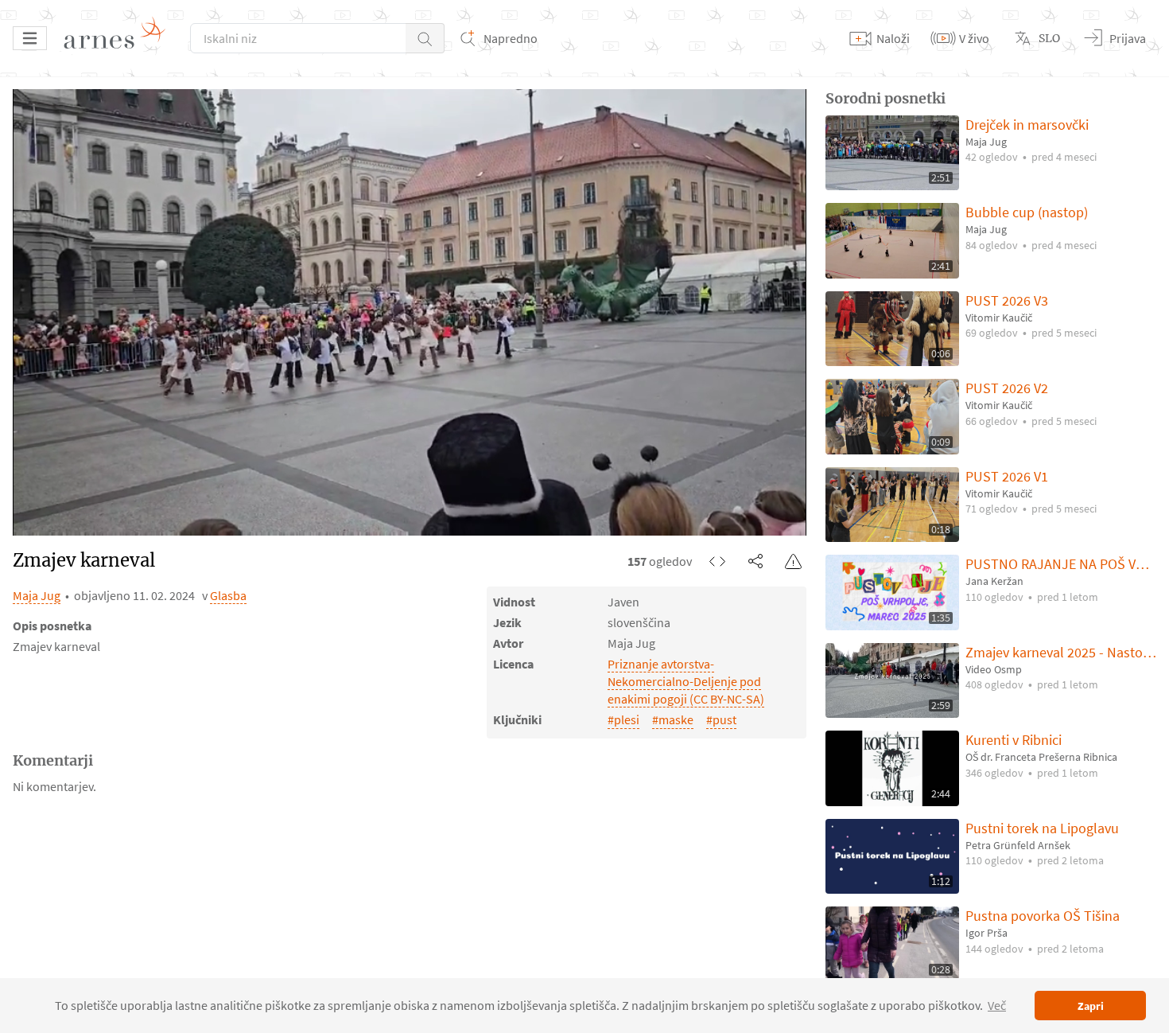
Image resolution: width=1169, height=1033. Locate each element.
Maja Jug (36, 595)
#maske (672, 719)
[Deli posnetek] (755, 561)
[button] (425, 38)
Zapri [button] (1091, 1006)
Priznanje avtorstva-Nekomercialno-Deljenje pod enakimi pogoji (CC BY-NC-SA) (686, 681)
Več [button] (997, 1005)
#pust (721, 719)
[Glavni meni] (30, 38)
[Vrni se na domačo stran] (120, 38)
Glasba (228, 595)
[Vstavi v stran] (717, 561)
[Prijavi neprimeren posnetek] (793, 561)
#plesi (623, 719)
